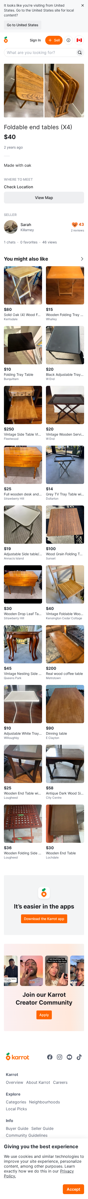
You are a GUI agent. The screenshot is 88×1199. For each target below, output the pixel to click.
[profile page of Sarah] (11, 227)
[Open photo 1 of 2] (24, 90)
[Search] (79, 52)
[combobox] (40, 52)
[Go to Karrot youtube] (69, 1057)
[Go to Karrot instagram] (60, 1057)
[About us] (68, 40)
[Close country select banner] (82, 5)
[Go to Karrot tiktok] (79, 1057)
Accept (73, 1189)
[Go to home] (6, 40)
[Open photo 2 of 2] (64, 90)
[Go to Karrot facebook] (50, 1057)
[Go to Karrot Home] (17, 1057)
